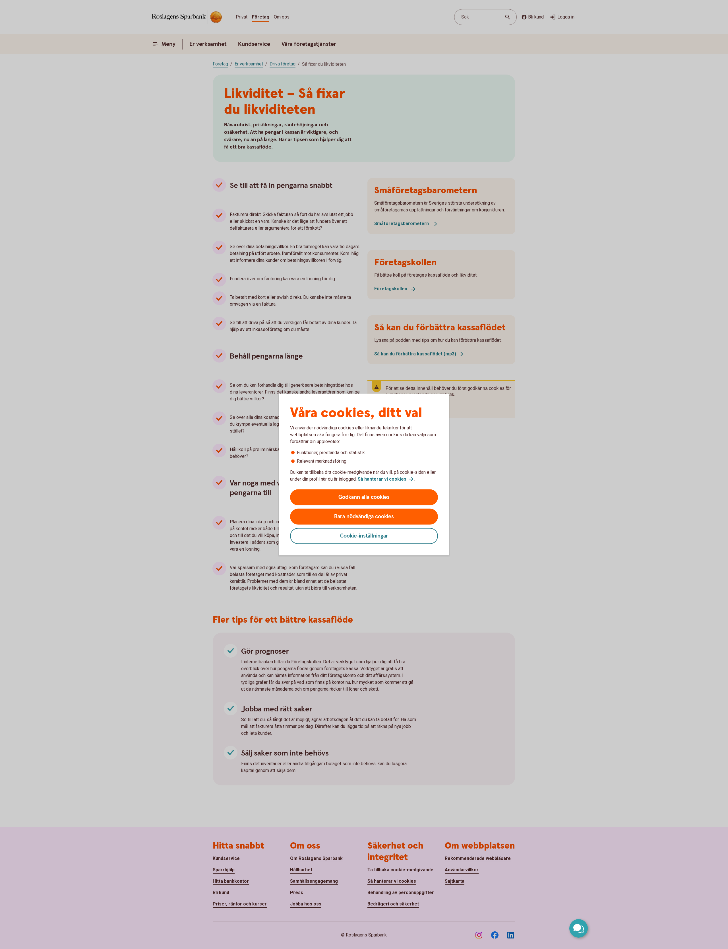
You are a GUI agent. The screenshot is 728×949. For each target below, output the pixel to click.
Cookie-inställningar (364, 536)
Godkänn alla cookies (364, 497)
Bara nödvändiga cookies (364, 516)
